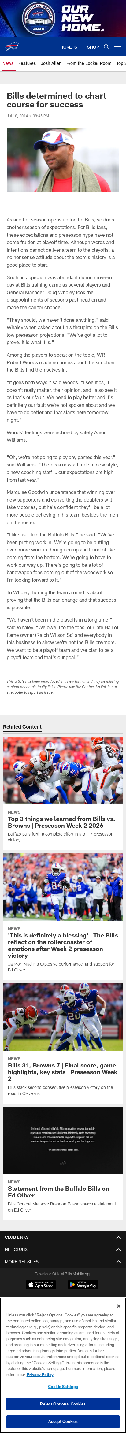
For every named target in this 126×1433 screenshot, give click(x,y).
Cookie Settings (63, 1386)
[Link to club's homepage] (12, 44)
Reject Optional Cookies (63, 1403)
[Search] (106, 47)
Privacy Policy (40, 1374)
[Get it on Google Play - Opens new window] (83, 1287)
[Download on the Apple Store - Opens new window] (41, 1285)
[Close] (118, 1306)
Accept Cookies (63, 1421)
